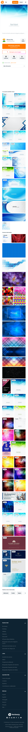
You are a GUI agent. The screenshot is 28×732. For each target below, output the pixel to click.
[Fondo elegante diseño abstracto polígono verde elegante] (8, 218)
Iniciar (21, 2)
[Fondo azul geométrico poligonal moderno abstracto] (18, 170)
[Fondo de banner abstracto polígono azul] (13, 240)
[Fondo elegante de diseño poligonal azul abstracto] (8, 514)
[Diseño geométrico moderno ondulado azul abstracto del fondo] (7, 197)
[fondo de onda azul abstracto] (13, 275)
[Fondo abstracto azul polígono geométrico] (8, 111)
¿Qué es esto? (13, 62)
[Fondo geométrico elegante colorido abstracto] (8, 537)
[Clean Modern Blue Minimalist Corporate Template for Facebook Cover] (13, 673)
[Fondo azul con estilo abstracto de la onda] (6, 283)
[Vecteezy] (2, 2)
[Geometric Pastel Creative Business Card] (18, 575)
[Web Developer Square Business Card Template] (6, 295)
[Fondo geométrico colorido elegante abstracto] (8, 638)
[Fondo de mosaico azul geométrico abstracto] (8, 683)
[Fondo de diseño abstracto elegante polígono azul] (8, 502)
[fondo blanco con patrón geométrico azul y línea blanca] (13, 147)
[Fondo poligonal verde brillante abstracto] (21, 181)
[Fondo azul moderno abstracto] (8, 99)
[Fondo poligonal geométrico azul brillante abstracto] (8, 172)
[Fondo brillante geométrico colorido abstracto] (8, 561)
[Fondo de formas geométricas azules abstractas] (9, 207)
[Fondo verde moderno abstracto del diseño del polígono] (8, 525)
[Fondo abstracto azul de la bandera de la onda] (10, 189)
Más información (7, 66)
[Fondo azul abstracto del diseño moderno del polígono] (8, 122)
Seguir (23, 41)
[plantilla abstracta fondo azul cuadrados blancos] (10, 181)
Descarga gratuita (14, 46)
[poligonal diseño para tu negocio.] (13, 389)
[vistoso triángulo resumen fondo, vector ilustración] (13, 345)
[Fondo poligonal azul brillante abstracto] (8, 695)
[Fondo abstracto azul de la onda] (8, 230)
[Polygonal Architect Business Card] (6, 462)
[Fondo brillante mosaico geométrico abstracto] (8, 549)
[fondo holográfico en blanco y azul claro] (13, 251)
